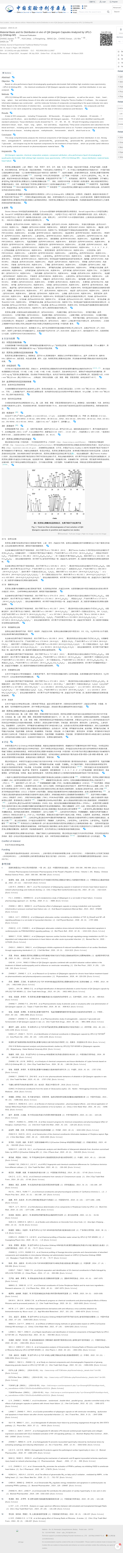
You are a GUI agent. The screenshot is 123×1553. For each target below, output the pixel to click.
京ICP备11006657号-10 (96, 1536)
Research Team (108, 17)
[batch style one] (118, 1546)
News (75, 17)
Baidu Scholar (98, 868)
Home (27, 17)
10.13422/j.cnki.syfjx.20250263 (16, 50)
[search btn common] (108, 12)
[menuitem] (27, 17)
